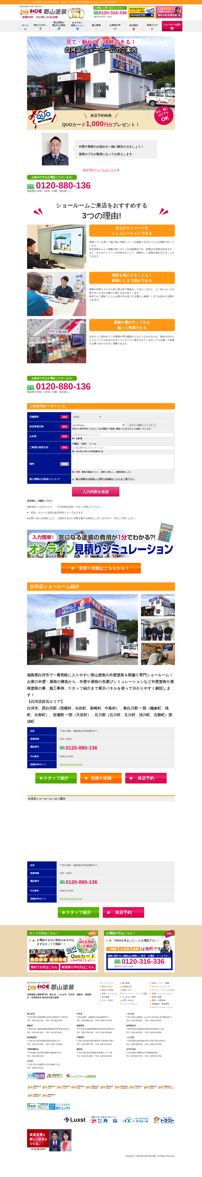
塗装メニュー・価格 (160, 983)
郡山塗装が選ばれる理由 (59, 24)
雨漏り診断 (156, 997)
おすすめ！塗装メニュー (77, 24)
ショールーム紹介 (172, 24)
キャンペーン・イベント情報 (134, 993)
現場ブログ (152, 25)
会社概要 (105, 997)
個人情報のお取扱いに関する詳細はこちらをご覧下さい (105, 479)
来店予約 (146, 778)
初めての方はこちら (44, 967)
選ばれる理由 (107, 990)
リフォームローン (129, 1004)
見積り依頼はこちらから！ (104, 568)
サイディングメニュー (161, 986)
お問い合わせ (128, 1000)
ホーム (25, 25)
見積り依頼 (101, 778)
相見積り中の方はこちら (78, 967)
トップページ (107, 983)
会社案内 (133, 25)
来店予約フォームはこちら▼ (101, 170)
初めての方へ (40, 25)
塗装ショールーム (109, 993)
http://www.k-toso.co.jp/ (71, 764)
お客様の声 (115, 25)
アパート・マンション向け (163, 990)
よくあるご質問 (128, 997)
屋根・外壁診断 (158, 1000)
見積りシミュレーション (162, 993)
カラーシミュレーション (162, 1007)
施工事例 (96, 25)
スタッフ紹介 (56, 778)
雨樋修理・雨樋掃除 (160, 1004)
